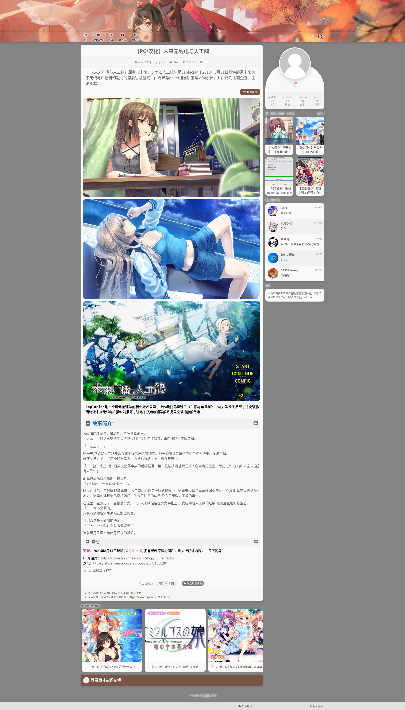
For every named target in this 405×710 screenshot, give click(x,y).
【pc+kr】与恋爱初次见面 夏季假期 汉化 (112, 666)
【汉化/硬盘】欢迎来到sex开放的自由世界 (310, 190)
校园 (171, 583)
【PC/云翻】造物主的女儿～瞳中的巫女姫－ (175, 666)
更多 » (320, 113)
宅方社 (108, 593)
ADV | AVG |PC (146, 62)
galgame (160, 62)
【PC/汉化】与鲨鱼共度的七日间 (310, 150)
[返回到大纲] (255, 423)
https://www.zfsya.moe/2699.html (149, 597)
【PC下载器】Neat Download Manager (279, 190)
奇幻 (160, 583)
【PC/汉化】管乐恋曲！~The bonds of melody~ (279, 150)
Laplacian (147, 583)
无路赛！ (125, 593)
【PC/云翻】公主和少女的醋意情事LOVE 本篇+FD (238, 666)
